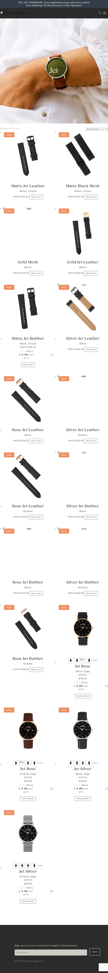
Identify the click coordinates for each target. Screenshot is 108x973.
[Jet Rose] (82, 629)
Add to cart (36, 197)
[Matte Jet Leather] (28, 156)
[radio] (70, 660)
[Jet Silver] (82, 731)
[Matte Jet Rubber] (28, 308)
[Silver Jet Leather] (82, 308)
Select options (83, 696)
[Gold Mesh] (28, 232)
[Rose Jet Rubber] (28, 552)
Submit (95, 952)
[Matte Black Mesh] (82, 156)
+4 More (95, 660)
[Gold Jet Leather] (82, 232)
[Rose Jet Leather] (28, 400)
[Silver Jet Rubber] (82, 476)
